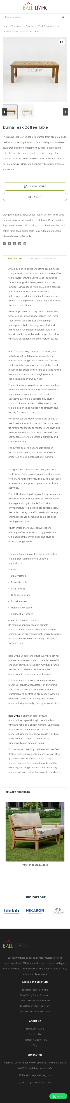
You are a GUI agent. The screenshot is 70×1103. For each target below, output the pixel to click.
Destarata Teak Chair (64, 127)
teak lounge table (25, 231)
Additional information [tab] (42, 258)
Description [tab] (15, 258)
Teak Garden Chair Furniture (35, 1006)
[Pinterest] (14, 243)
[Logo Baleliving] (35, 6)
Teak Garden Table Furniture (35, 1011)
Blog (35, 1045)
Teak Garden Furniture (23, 26)
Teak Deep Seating (48, 26)
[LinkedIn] (25, 243)
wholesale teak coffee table (17, 236)
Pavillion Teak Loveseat (35, 864)
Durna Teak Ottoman (58, 127)
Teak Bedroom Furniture (35, 989)
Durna (6, 31)
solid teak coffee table (47, 225)
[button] (62, 42)
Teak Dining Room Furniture (35, 995)
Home (6, 26)
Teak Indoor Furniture (23, 220)
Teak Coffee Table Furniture (37, 215)
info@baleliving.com (40, 1075)
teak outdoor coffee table (48, 231)
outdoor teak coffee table (22, 225)
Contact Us (35, 1034)
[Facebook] (4, 243)
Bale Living (14, 715)
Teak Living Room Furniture (50, 220)
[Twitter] (9, 243)
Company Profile (35, 1029)
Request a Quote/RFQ (35, 1039)
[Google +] (19, 243)
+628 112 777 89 (43, 1082)
